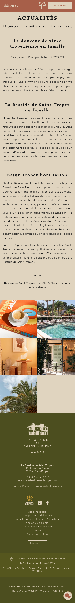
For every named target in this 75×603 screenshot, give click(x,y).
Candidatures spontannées (37, 526)
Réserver (60, 6)
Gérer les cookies (37, 533)
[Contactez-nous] (68, 596)
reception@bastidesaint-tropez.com (37, 480)
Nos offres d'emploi (37, 522)
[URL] (42, 5)
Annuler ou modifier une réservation (37, 519)
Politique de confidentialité (38, 515)
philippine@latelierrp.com (47, 486)
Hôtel (30, 57)
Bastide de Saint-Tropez (19, 283)
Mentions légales (37, 511)
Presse (37, 530)
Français (35, 543)
